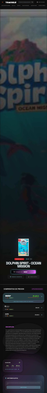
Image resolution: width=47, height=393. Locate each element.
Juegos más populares (5, 5)
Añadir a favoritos (16, 277)
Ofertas (18, 5)
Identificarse (23, 387)
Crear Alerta (32, 277)
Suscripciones (34, 5)
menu (2, 2)
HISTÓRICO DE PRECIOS (37, 289)
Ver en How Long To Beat (12, 369)
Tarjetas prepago (25, 5)
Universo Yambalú (42, 5)
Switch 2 (13, 5)
